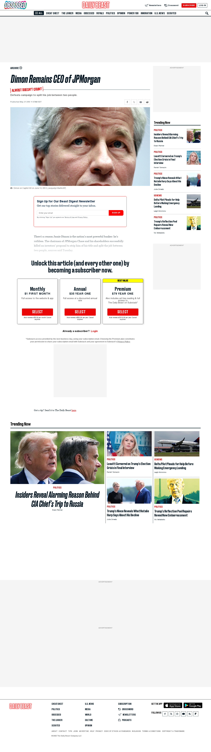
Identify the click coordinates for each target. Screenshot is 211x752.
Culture (89, 720)
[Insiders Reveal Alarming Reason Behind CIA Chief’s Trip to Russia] (194, 142)
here (74, 410)
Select (37, 312)
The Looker (67, 13)
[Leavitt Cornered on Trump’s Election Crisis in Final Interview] (194, 164)
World (88, 715)
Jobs (75, 731)
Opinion (121, 13)
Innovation (146, 13)
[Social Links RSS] (189, 714)
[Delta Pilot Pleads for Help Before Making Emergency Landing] (194, 207)
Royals (100, 13)
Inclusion (136, 731)
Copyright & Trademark (173, 731)
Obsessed (89, 13)
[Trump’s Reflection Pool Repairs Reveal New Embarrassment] (194, 229)
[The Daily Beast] (96, 5)
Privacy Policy (83, 217)
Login (94, 331)
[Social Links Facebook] (164, 714)
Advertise (84, 731)
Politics (110, 13)
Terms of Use (70, 217)
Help (92, 731)
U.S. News (159, 13)
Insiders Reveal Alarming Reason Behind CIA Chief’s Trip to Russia (57, 499)
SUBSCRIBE (189, 5)
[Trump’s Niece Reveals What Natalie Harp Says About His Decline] (194, 185)
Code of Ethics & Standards (117, 731)
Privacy (99, 731)
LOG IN (202, 5)
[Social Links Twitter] (171, 714)
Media (79, 13)
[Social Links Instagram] (177, 714)
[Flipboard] (195, 714)
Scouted (171, 13)
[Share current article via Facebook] (127, 102)
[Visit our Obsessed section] (25, 5)
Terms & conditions (151, 731)
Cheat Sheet (52, 13)
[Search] (207, 13)
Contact (63, 731)
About (54, 731)
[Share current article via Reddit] (147, 102)
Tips (70, 731)
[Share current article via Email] (140, 102)
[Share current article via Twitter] (134, 102)
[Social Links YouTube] (183, 714)
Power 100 (133, 13)
